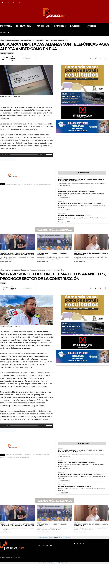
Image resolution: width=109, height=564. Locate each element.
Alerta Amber (11, 184)
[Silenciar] (44, 154)
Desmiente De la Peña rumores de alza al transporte (80, 203)
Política (8, 40)
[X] (13, 3)
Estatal (61, 201)
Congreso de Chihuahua (28, 184)
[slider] (49, 155)
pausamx (28, 58)
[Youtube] (18, 3)
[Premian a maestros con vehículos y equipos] (54, 242)
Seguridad (62, 213)
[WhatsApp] (105, 58)
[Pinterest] (100, 58)
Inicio (2, 40)
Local (60, 177)
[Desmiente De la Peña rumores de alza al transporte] (91, 242)
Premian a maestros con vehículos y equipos (76, 191)
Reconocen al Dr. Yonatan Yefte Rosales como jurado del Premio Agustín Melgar (81, 180)
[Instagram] (8, 3)
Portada (10, 53)
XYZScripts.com (65, 563)
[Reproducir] (2, 154)
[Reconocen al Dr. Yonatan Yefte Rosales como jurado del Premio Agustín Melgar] (17, 242)
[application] (26, 155)
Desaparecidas (44, 184)
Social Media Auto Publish (46, 563)
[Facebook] (3, 3)
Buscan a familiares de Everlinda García (74, 215)
